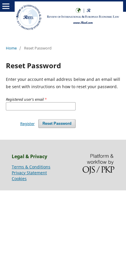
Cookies (19, 178)
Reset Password (56, 123)
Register (27, 123)
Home (11, 48)
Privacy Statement (29, 172)
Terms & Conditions (31, 167)
